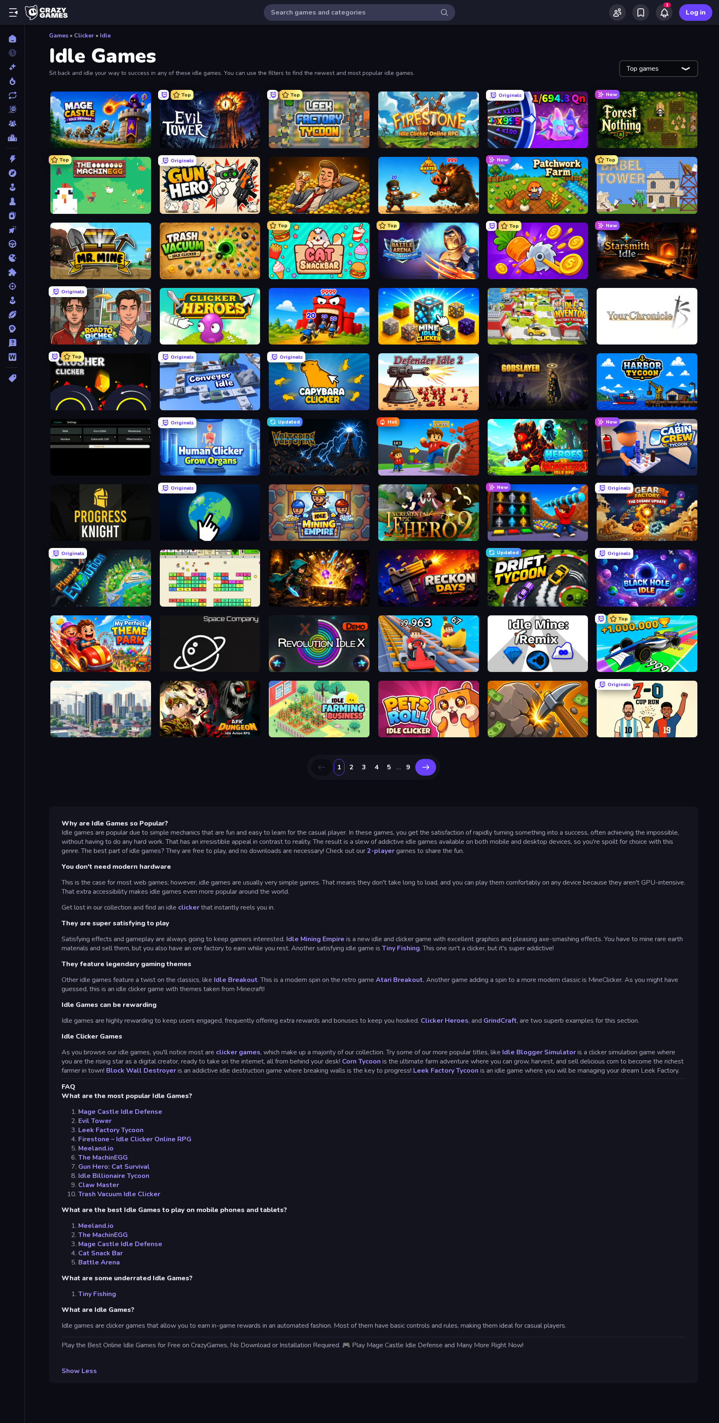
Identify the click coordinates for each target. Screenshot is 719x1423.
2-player (380, 850)
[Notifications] (664, 12)
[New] (12, 67)
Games (58, 36)
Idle (105, 36)
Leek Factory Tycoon (446, 1070)
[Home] (12, 39)
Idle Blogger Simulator (539, 1052)
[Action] (12, 159)
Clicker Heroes (445, 1020)
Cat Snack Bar (100, 1253)
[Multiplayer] (12, 124)
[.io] (12, 258)
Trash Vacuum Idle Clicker (119, 1194)
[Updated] (12, 95)
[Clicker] (12, 230)
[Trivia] (12, 343)
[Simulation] (12, 300)
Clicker (84, 36)
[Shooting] (12, 286)
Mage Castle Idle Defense (120, 1111)
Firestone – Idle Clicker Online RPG (134, 1139)
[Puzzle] (12, 272)
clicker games (238, 1052)
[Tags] (12, 378)
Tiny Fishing (401, 948)
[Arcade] (12, 187)
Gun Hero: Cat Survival (114, 1166)
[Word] (12, 357)
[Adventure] (12, 173)
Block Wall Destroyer (141, 1070)
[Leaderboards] (12, 138)
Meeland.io (96, 1148)
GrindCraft (500, 1020)
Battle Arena (99, 1262)
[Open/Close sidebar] (13, 12)
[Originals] (12, 109)
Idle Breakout (236, 979)
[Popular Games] (12, 81)
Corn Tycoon (361, 1061)
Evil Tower (95, 1121)
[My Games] (640, 12)
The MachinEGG (103, 1157)
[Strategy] (12, 329)
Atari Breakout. (401, 979)
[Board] (12, 201)
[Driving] (12, 244)
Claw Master (98, 1185)
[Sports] (12, 314)
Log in (696, 12)
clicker (189, 907)
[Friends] (617, 12)
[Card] (12, 215)
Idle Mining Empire (315, 939)
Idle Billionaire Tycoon (113, 1175)
